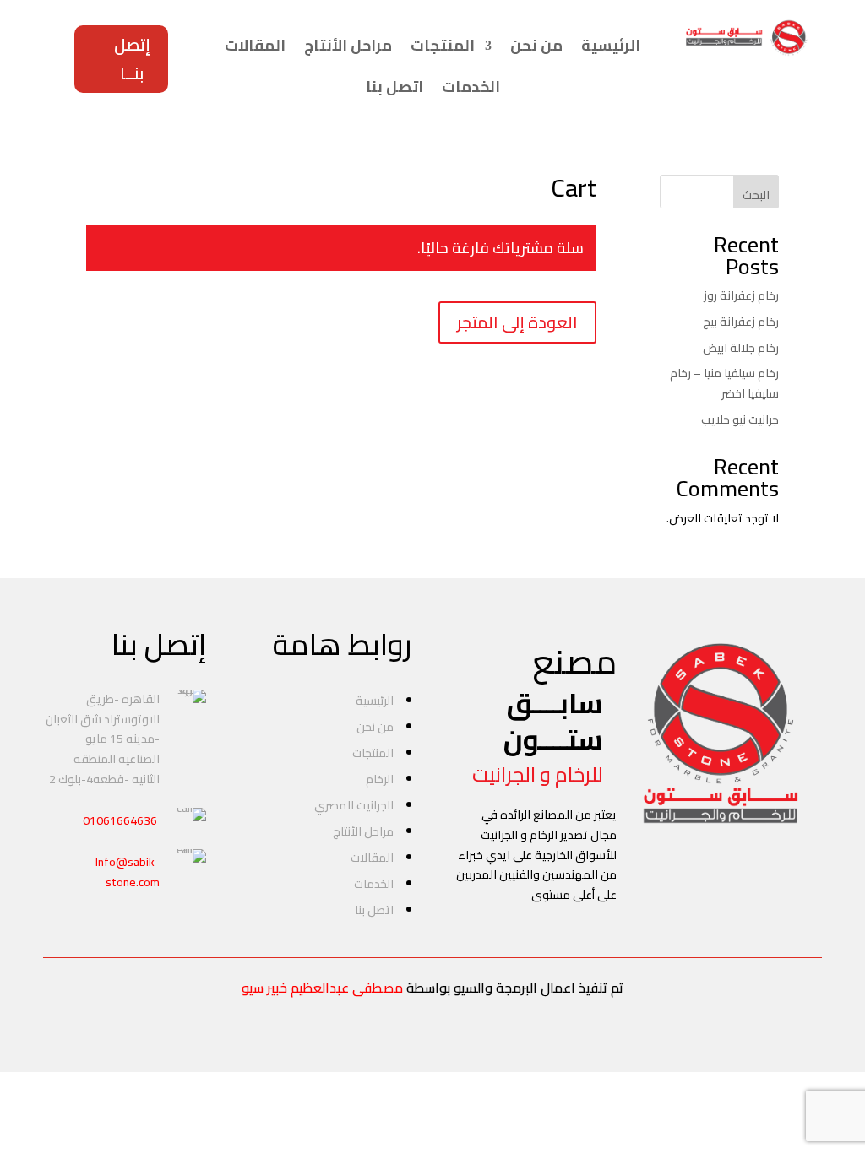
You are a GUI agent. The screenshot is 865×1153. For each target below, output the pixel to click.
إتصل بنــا (132, 59)
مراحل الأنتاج (348, 45)
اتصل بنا (394, 86)
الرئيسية (610, 45)
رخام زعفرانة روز (741, 295)
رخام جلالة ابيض (741, 348)
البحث (756, 195)
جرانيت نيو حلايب (740, 419)
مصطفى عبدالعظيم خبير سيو (322, 987)
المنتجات (443, 45)
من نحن (536, 45)
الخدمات (471, 86)
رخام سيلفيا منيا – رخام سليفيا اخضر (724, 383)
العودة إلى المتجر (517, 322)
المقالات (255, 45)
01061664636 (120, 820)
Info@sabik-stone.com (127, 872)
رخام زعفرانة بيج (741, 322)
